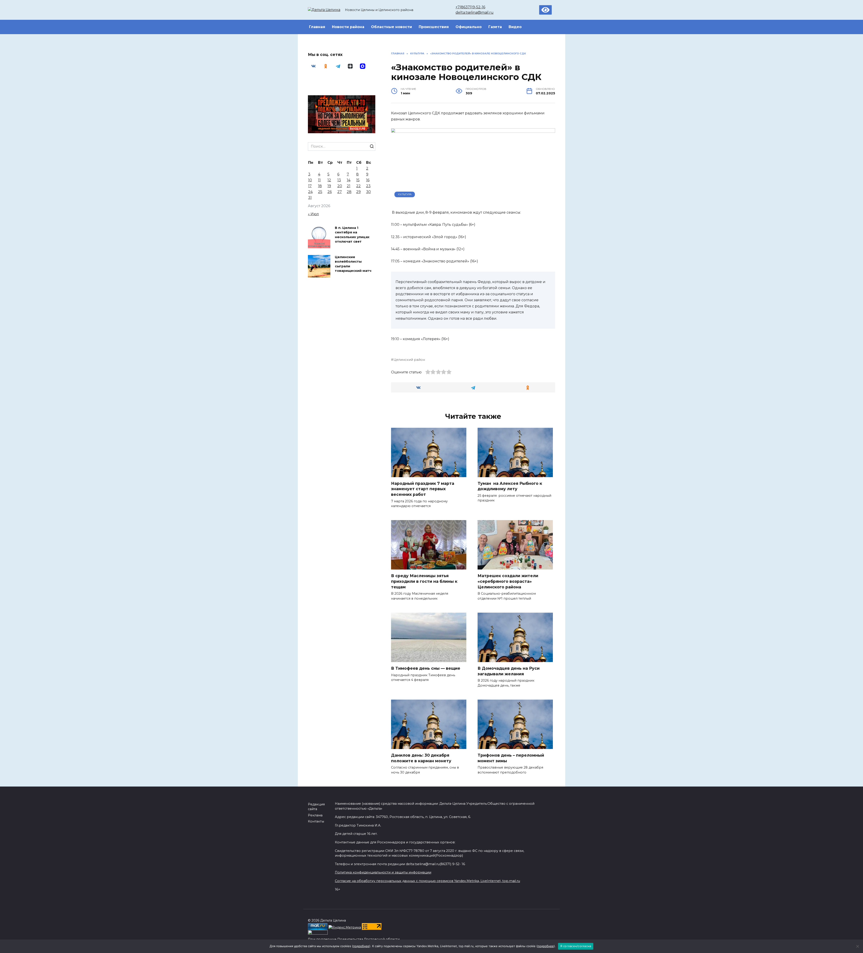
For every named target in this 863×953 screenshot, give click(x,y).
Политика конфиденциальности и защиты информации (383, 872)
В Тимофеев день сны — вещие (425, 668)
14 (348, 180)
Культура (404, 194)
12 (329, 180)
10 (310, 180)
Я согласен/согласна (575, 946)
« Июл (313, 214)
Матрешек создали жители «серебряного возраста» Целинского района (508, 581)
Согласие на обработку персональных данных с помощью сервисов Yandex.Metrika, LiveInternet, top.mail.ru (427, 881)
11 (319, 180)
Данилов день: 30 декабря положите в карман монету (421, 758)
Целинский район (409, 360)
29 (358, 192)
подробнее (361, 946)
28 (349, 192)
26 (329, 192)
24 (310, 192)
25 (320, 192)
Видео (515, 27)
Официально (469, 27)
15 (358, 180)
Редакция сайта (316, 806)
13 (339, 180)
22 (358, 186)
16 (367, 180)
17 (310, 186)
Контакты (316, 821)
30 (368, 192)
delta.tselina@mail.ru (475, 12)
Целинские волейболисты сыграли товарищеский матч (353, 264)
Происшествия (434, 27)
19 (329, 186)
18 (320, 186)
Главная (317, 27)
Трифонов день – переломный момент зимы (511, 758)
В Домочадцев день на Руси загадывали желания (509, 671)
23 (368, 186)
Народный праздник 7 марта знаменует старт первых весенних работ (422, 489)
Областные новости (391, 27)
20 (339, 186)
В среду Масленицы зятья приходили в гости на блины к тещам (424, 581)
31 (310, 197)
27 (339, 192)
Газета (495, 27)
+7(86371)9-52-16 (470, 7)
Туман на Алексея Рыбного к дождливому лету (510, 486)
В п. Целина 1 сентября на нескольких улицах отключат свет (352, 235)
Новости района (348, 27)
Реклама (315, 815)
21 (348, 186)
